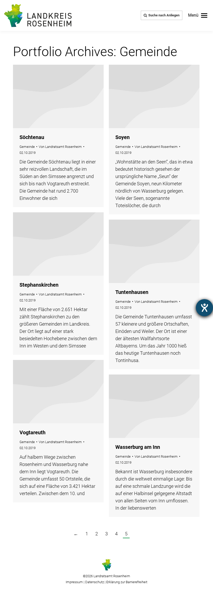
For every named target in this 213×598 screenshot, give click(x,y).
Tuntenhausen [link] (131, 292)
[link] (198, 15)
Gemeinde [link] (27, 147)
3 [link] (106, 533)
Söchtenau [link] (31, 137)
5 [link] (126, 533)
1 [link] (86, 533)
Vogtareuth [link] (32, 432)
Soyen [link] (122, 137)
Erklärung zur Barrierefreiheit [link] (126, 582)
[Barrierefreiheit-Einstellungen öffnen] (204, 307)
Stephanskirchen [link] (38, 285)
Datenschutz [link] (94, 582)
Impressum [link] (74, 582)
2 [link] (96, 533)
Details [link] (58, 96)
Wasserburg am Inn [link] (137, 447)
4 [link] (116, 533)
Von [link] (60, 147)
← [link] (76, 533)
